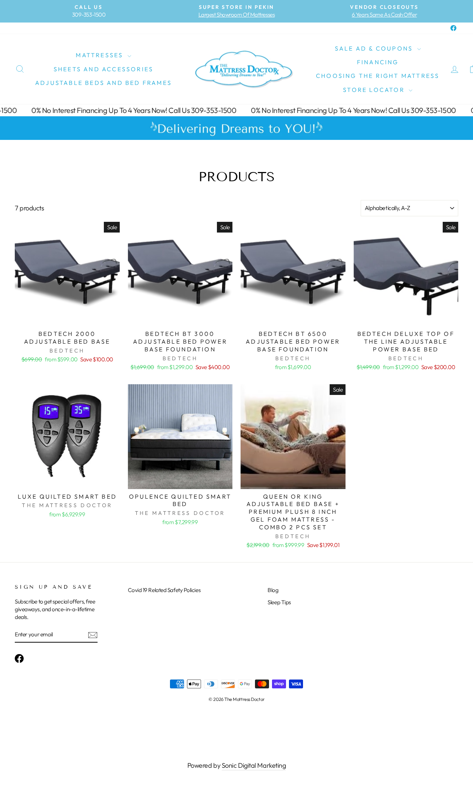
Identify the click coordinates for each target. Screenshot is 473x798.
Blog (273, 590)
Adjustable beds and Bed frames (103, 82)
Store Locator (375, 89)
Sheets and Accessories (103, 69)
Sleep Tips (279, 602)
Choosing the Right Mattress (377, 75)
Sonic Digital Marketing (254, 765)
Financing (378, 62)
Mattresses (100, 55)
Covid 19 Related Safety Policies (164, 590)
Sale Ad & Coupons (375, 48)
